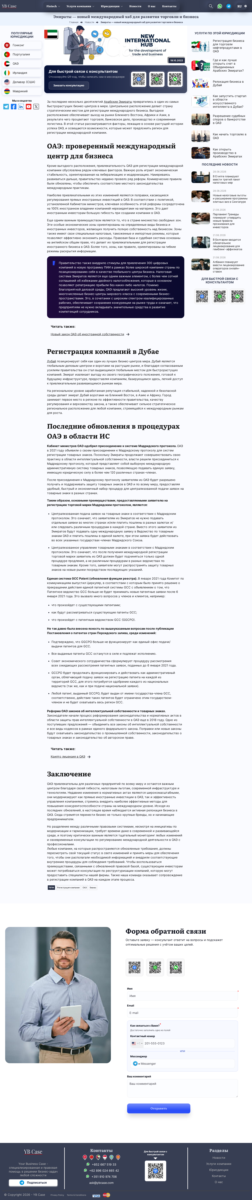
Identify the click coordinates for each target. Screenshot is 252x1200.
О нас (152, 6)
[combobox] (137, 1043)
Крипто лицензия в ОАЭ (68, 756)
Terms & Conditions (76, 1195)
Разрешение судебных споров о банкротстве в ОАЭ (229, 119)
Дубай (51, 361)
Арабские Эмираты (118, 101)
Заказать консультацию (68, 85)
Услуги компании (79, 6)
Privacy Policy (57, 1195)
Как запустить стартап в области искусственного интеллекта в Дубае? (229, 101)
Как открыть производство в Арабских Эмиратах (227, 152)
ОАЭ (85, 887)
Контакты (169, 6)
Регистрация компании (68, 887)
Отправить (159, 1108)
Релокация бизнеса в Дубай (228, 83)
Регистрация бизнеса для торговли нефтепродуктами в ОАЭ (228, 46)
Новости (135, 6)
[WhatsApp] (157, 79)
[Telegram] (138, 79)
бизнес (93, 887)
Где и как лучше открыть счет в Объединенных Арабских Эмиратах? (228, 65)
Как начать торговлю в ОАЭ (229, 136)
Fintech (51, 6)
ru (239, 6)
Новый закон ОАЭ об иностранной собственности (87, 334)
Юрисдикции (110, 6)
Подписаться (37, 1182)
